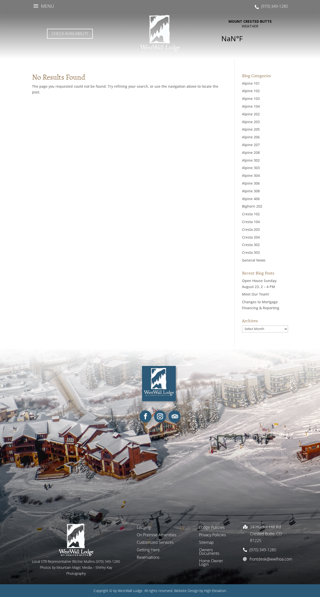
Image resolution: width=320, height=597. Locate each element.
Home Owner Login (211, 563)
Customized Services (155, 543)
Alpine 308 (251, 191)
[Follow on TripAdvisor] (174, 416)
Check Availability (70, 33)
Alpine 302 (251, 160)
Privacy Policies (212, 535)
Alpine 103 (251, 98)
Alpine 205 (251, 129)
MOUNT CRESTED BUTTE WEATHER (250, 34)
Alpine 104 (251, 106)
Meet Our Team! (255, 294)
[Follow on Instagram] (160, 416)
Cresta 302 (251, 244)
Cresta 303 (251, 252)
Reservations (148, 558)
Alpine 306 (251, 183)
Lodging (144, 528)
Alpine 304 (251, 175)
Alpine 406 (251, 198)
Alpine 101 (251, 83)
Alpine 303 (251, 167)
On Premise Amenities (156, 535)
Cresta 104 (251, 221)
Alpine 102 (251, 90)
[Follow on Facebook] (146, 416)
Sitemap (206, 543)
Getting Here (148, 550)
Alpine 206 (251, 137)
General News (254, 260)
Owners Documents (209, 552)
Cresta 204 (251, 237)
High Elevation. (215, 590)
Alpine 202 (251, 114)
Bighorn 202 (252, 206)
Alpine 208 (251, 152)
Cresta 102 (251, 214)
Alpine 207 (251, 144)
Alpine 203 (251, 121)
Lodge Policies (211, 528)
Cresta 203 (251, 229)
